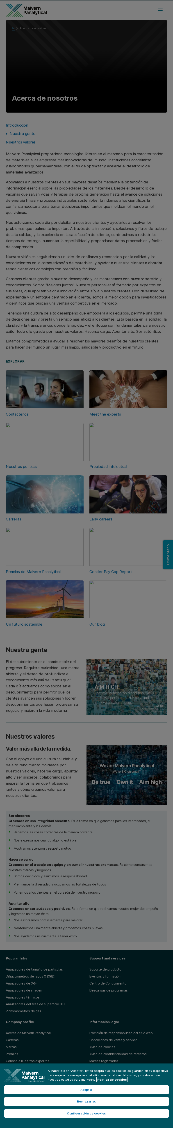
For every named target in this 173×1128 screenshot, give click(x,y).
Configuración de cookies (86, 1113)
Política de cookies (112, 1079)
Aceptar (86, 1089)
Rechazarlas (86, 1101)
